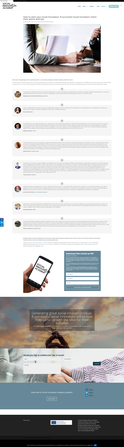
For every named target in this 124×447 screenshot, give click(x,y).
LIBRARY (91, 6)
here (42, 246)
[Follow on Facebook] (87, 389)
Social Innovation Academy (36, 242)
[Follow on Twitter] (87, 392)
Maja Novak (27, 21)
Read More (62, 334)
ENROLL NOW (113, 6)
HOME (79, 6)
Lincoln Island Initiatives (41, 192)
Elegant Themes (33, 437)
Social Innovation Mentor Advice (45, 21)
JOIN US (103, 6)
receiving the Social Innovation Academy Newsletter (82, 261)
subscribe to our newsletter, (47, 244)
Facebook (92, 244)
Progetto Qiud (35, 151)
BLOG (98, 6)
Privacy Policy (26, 420)
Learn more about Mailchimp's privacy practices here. (81, 269)
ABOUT (84, 6)
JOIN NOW (51, 399)
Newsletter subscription (71, 255)
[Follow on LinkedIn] (87, 395)
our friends (63, 244)
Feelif (34, 130)
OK (95, 445)
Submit (96, 364)
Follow (90, 389)
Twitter (86, 244)
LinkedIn (82, 244)
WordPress (47, 437)
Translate (24, 1)
